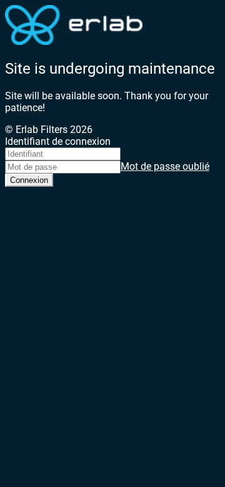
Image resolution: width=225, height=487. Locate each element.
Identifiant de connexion (58, 141)
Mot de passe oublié (165, 166)
